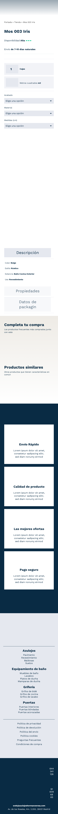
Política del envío (29, 731)
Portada (8, 22)
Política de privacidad (29, 723)
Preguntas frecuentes (29, 740)
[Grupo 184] (7, 4)
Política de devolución (29, 727)
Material (8, 108)
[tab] (27, 252)
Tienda (17, 22)
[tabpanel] (29, 273)
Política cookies (29, 736)
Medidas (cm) (10, 120)
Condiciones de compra (29, 744)
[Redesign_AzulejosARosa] (29, 622)
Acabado (8, 95)
